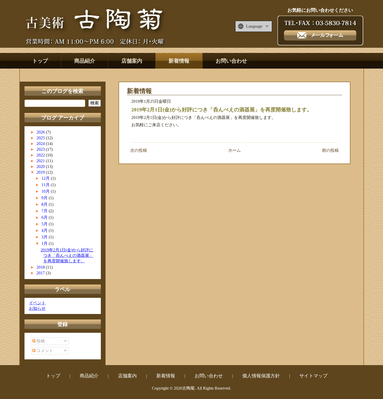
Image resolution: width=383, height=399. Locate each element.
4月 (45, 230)
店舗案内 (131, 61)
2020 (41, 166)
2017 (41, 273)
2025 (41, 138)
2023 (41, 149)
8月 (45, 204)
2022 (41, 155)
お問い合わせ (231, 61)
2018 (41, 267)
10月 (46, 191)
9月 (45, 198)
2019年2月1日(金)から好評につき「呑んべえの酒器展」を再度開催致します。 (67, 255)
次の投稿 (138, 150)
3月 (45, 237)
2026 (41, 132)
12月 (46, 178)
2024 (41, 143)
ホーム (234, 150)
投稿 (40, 341)
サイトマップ (313, 375)
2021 (41, 161)
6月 (45, 217)
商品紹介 (84, 61)
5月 (45, 224)
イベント (37, 303)
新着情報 (179, 61)
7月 (45, 211)
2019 (41, 172)
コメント (44, 350)
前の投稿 (330, 150)
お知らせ (37, 308)
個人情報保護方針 (261, 375)
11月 (46, 185)
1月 (45, 243)
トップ (40, 61)
